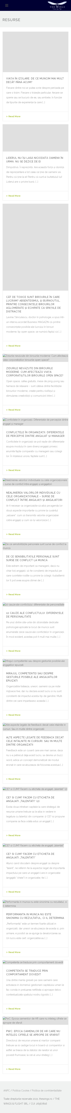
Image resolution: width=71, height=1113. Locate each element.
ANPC (6, 1090)
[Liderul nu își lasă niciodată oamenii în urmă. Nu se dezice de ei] (35, 138)
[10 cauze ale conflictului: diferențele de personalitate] (35, 604)
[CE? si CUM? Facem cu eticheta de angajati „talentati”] (35, 845)
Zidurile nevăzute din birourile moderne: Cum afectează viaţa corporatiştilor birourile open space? (34, 372)
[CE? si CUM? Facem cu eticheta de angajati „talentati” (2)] (35, 789)
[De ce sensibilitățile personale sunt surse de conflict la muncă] (35, 546)
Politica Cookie (21, 1090)
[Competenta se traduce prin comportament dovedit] (35, 962)
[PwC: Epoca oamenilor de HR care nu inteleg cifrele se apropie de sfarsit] (35, 1021)
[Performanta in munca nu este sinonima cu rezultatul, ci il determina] (35, 904)
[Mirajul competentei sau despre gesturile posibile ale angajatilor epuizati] (35, 663)
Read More (14, 116)
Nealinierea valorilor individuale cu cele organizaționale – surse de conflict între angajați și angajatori (34, 496)
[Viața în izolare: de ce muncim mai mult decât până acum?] (35, 52)
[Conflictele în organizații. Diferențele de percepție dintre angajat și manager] (35, 422)
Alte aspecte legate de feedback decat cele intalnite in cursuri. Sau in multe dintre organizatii (35, 741)
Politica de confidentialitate (47, 1090)
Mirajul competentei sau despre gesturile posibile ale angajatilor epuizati (31, 677)
